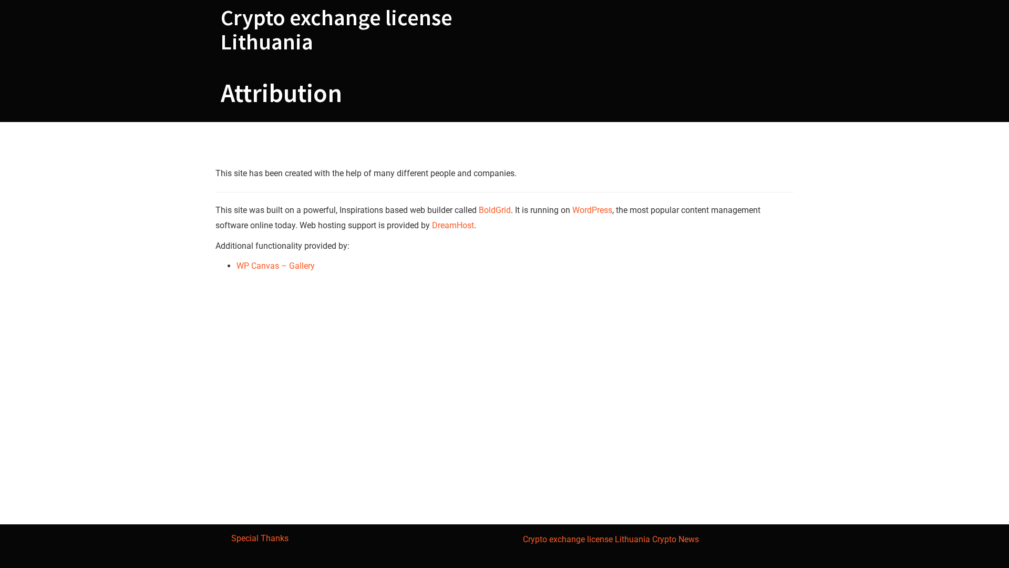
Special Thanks (260, 538)
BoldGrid (495, 210)
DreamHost (453, 225)
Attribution (284, 146)
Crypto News (675, 539)
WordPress (592, 210)
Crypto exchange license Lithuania (336, 29)
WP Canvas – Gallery (275, 266)
